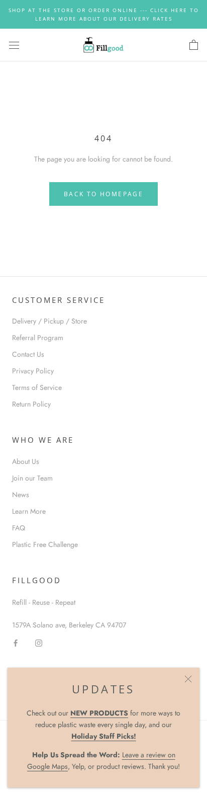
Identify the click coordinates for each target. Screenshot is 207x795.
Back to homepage (103, 194)
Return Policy (31, 404)
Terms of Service (37, 387)
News (20, 495)
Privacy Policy (33, 371)
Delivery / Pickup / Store (49, 321)
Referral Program (37, 338)
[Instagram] (38, 642)
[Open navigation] (14, 45)
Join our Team (32, 478)
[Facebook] (15, 642)
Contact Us (28, 354)
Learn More (29, 511)
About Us (25, 461)
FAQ (18, 528)
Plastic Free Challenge (45, 544)
